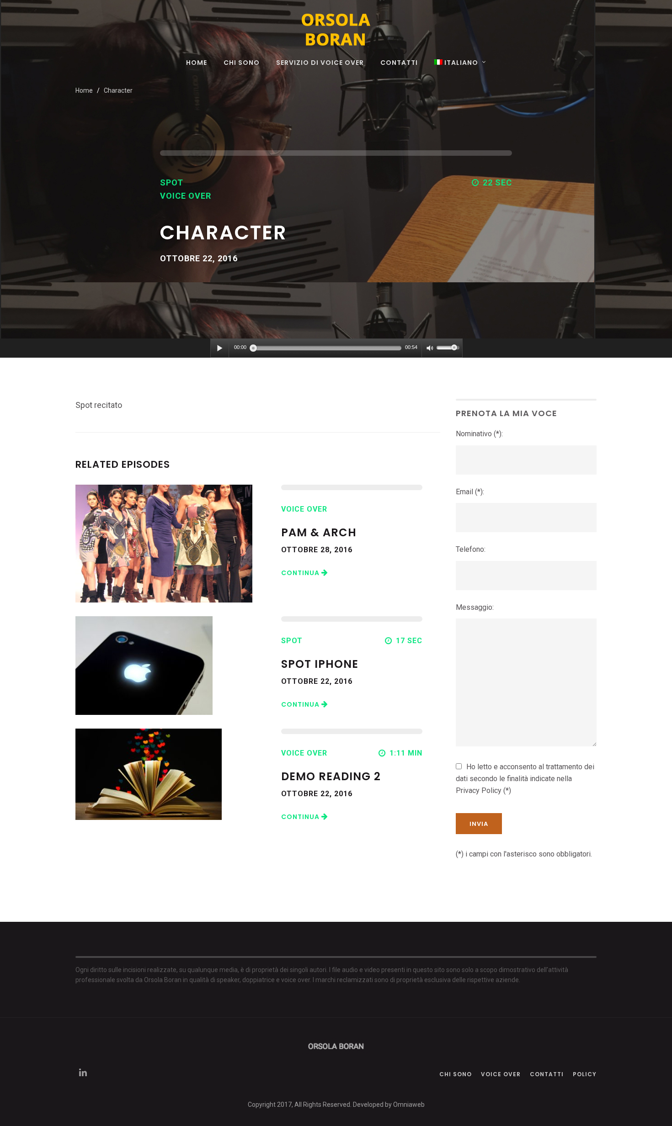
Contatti (399, 63)
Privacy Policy (478, 790)
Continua (301, 572)
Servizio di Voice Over (320, 63)
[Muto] (429, 348)
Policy (585, 1074)
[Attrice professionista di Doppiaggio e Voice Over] (336, 29)
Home (196, 63)
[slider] (449, 347)
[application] (336, 348)
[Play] (220, 348)
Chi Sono (242, 63)
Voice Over (501, 1074)
